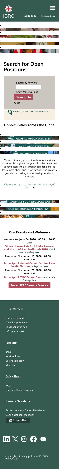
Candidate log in (48, 16)
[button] (48, 7)
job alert (25, 111)
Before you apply (15, 360)
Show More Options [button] (27, 91)
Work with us (13, 356)
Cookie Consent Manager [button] (20, 414)
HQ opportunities (15, 331)
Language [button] (30, 15)
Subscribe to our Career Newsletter (25, 410)
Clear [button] (17, 102)
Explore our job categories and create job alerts (29, 186)
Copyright (11, 456)
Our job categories (16, 318)
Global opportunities (17, 322)
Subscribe (20, 420)
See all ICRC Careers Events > (29, 285)
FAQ (8, 385)
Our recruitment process (19, 390)
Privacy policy (27, 456)
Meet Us (10, 365)
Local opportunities (16, 326)
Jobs (8, 351)
